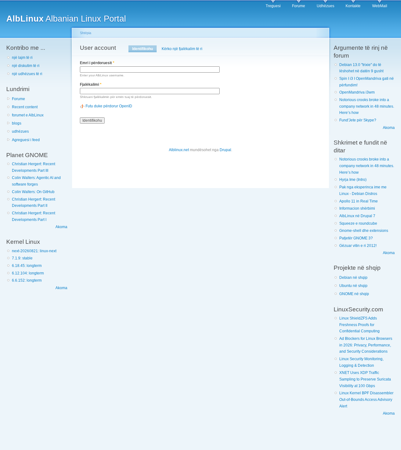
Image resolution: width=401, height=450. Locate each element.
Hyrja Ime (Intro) (353, 179)
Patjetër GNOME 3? (356, 238)
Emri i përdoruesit (97, 63)
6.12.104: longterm (28, 273)
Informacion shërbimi (357, 208)
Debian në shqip (353, 277)
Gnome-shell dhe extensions (363, 230)
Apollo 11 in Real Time (358, 201)
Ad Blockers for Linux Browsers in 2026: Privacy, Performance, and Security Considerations (365, 345)
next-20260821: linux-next (34, 251)
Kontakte (353, 6)
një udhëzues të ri (27, 74)
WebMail (379, 6)
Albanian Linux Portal (66, 18)
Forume (298, 6)
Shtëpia (85, 33)
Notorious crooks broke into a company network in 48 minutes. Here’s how (366, 106)
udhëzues (20, 131)
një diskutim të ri (25, 66)
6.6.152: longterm (27, 280)
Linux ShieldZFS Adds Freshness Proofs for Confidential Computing (359, 324)
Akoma (61, 227)
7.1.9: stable (22, 258)
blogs (16, 123)
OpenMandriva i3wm (357, 92)
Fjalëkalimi (91, 84)
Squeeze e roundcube (358, 223)
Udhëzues (325, 6)
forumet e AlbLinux (28, 115)
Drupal (225, 150)
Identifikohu (144, 49)
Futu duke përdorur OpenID (109, 106)
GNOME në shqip (354, 294)
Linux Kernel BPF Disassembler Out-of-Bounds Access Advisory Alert (366, 399)
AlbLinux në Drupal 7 (357, 216)
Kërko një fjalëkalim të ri (182, 49)
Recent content (25, 107)
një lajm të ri (22, 57)
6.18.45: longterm (27, 265)
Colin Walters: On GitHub (33, 192)
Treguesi (273, 6)
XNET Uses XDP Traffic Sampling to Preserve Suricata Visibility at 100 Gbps (365, 379)
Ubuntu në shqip (353, 286)
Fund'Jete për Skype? (357, 120)
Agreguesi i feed (26, 140)
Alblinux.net (179, 150)
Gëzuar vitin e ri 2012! (358, 245)
